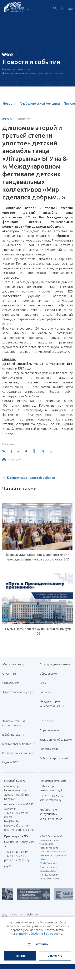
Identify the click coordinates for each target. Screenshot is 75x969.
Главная (6, 69)
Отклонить (55, 955)
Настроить (40, 944)
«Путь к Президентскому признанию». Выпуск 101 (37, 631)
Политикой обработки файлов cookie (38, 933)
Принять (20, 955)
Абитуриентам (11, 664)
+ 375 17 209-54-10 (16, 851)
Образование (48, 673)
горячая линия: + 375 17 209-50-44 (19, 806)
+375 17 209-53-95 (50, 819)
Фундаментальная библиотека (13, 723)
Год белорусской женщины (39, 103)
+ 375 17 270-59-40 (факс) (16, 815)
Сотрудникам (10, 682)
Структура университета (54, 664)
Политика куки (48, 748)
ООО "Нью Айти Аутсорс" (53, 851)
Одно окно (46, 721)
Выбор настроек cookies (55, 758)
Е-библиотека (11, 734)
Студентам (9, 673)
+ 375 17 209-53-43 (16, 855)
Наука (43, 682)
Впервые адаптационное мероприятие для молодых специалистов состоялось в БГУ (37, 557)
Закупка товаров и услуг (17, 692)
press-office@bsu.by (16, 860)
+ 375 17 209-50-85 (51, 795)
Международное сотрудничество (50, 703)
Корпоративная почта (16, 753)
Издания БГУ (10, 762)
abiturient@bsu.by (50, 800)
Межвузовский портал (17, 743)
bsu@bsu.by (11, 821)
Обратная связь (49, 730)
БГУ (27, 217)
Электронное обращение (55, 739)
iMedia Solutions (48, 863)
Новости (21, 69)
